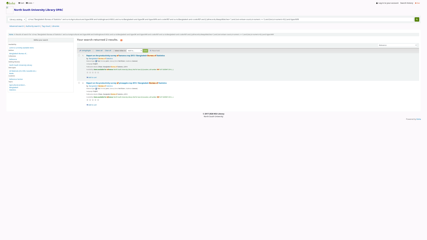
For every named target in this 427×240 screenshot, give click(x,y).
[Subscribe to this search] (121, 40)
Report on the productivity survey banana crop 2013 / (125, 56)
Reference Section (16, 79)
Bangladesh (13, 87)
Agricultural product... (17, 85)
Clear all (108, 50)
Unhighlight (86, 50)
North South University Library (11, 3)
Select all (99, 50)
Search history (406, 3)
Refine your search (41, 40)
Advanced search (16, 26)
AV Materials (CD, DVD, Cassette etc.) (22, 71)
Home (11, 34)
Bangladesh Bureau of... (18, 53)
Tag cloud (46, 26)
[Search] (417, 19)
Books (11, 73)
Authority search (33, 26)
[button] (21, 3)
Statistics (12, 90)
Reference (13, 59)
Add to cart (92, 77)
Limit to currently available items (21, 48)
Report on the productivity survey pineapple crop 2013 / (126, 83)
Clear (418, 3)
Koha (419, 119)
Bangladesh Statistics (101, 58)
